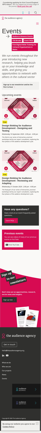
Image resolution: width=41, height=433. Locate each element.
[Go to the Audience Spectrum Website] (26, 403)
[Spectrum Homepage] (29, 12)
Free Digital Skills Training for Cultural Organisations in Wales (24, 47)
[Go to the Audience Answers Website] (26, 389)
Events (4, 378)
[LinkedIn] (4, 355)
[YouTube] (8, 355)
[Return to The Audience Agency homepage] (19, 336)
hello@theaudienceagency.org (13, 350)
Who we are (6, 366)
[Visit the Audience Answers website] (23, 12)
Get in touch (9, 344)
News (4, 374)
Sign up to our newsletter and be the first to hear (18, 85)
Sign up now (8, 300)
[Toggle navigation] (37, 23)
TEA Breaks (17, 40)
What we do (6, 362)
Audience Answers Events (23, 36)
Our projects (6, 370)
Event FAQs (28, 40)
